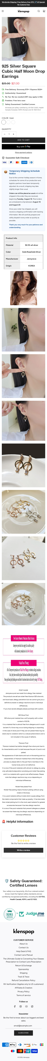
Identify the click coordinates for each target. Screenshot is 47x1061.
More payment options (23, 152)
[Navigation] (2, 11)
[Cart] (44, 11)
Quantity (6, 129)
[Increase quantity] (13, 134)
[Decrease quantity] (4, 134)
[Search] (38, 11)
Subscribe (23, 1033)
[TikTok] (32, 1006)
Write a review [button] (23, 850)
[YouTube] (26, 1006)
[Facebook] (14, 1006)
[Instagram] (20, 1006)
